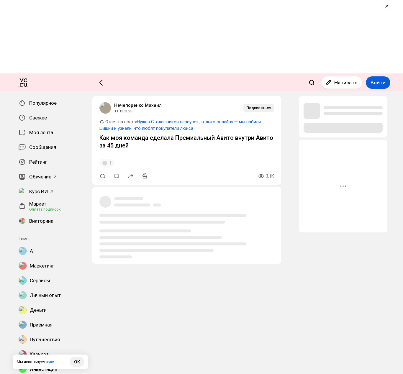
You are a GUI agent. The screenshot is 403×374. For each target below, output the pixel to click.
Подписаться (258, 108)
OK (77, 362)
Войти (378, 83)
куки (50, 362)
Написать (346, 83)
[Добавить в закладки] (116, 176)
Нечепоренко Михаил (138, 105)
